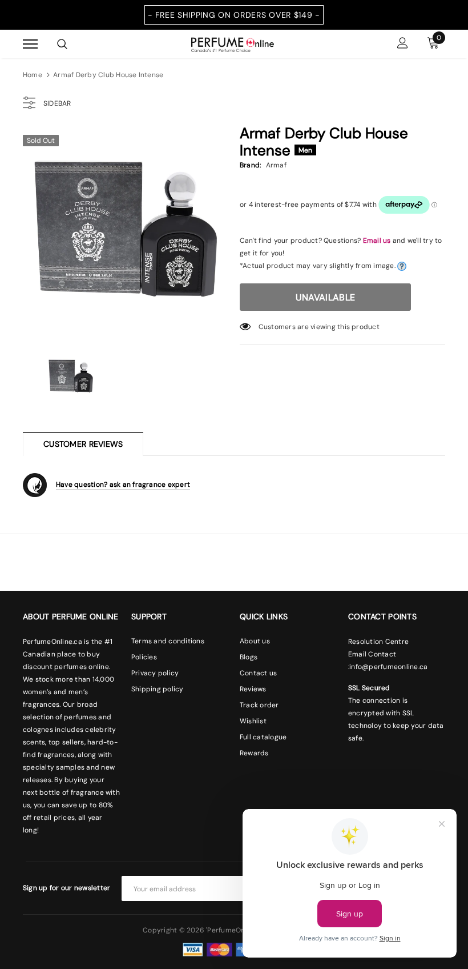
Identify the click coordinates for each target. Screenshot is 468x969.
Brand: (250, 165)
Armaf (276, 165)
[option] (125, 231)
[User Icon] (402, 44)
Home (32, 74)
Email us (377, 240)
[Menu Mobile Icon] (30, 44)
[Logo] (232, 43)
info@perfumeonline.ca (388, 666)
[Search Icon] (62, 44)
